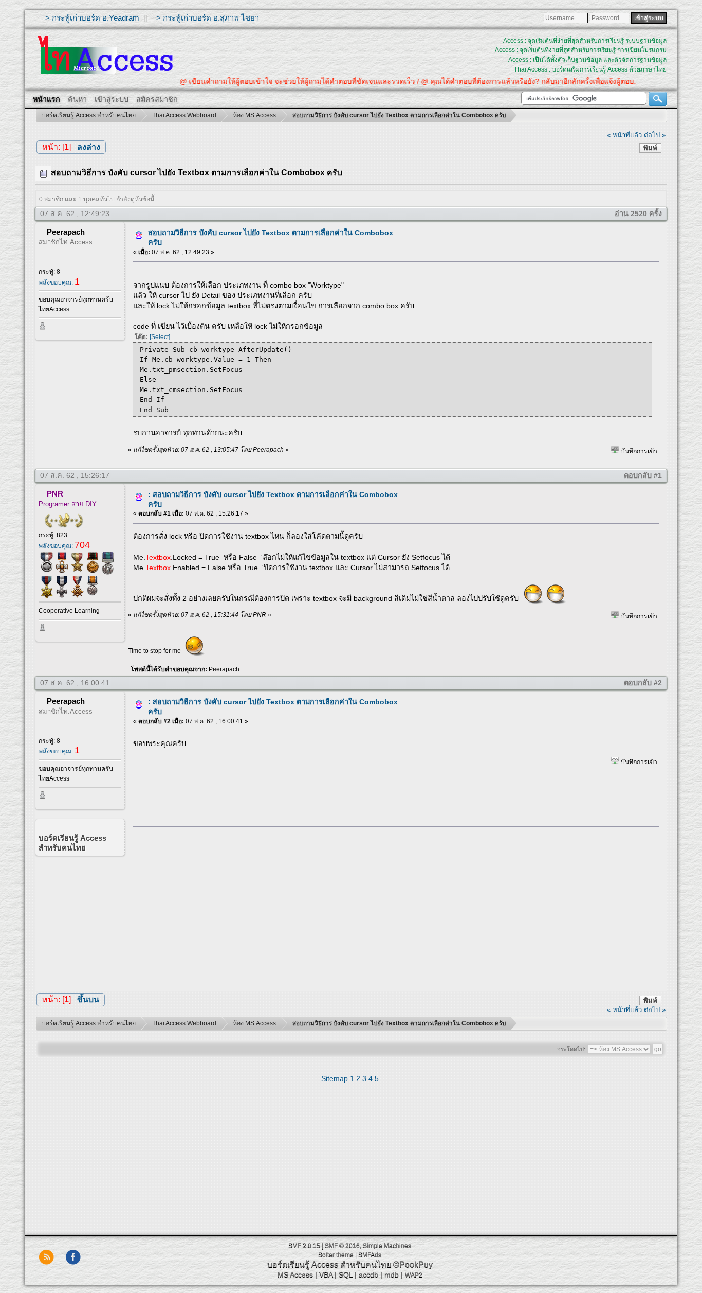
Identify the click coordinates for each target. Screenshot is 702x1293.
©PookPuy (413, 1264)
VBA (325, 1274)
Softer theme (336, 1255)
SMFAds (369, 1255)
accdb (368, 1274)
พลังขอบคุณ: (59, 282)
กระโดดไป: (571, 1049)
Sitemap (334, 1078)
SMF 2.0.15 (304, 1246)
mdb (391, 1274)
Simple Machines (387, 1246)
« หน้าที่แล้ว (624, 135)
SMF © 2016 (342, 1246)
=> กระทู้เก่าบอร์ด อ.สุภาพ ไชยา (205, 17)
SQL (346, 1274)
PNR (55, 493)
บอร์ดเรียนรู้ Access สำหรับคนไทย (329, 1264)
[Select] (160, 337)
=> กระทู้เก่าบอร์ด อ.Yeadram (90, 17)
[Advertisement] (392, 907)
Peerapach (66, 231)
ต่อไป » (655, 135)
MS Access (295, 1274)
